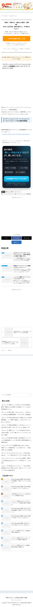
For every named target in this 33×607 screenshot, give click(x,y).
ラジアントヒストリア (21, 194)
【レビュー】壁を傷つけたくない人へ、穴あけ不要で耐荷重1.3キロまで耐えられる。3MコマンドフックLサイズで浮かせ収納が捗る (16, 468)
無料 (4, 191)
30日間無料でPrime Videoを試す (16, 179)
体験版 (29, 194)
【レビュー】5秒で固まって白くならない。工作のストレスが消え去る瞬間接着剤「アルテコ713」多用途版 (16, 413)
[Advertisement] (16, 88)
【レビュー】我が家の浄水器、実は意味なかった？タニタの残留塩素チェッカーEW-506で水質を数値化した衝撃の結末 (16, 440)
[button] (30, 395)
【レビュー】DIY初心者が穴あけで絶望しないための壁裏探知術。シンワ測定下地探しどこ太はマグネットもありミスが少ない (16, 420)
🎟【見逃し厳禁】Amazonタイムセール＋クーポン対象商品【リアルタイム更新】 (16, 58)
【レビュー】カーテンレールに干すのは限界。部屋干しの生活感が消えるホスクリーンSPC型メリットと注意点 (16, 460)
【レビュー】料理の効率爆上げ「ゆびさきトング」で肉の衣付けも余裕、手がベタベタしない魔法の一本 (16, 426)
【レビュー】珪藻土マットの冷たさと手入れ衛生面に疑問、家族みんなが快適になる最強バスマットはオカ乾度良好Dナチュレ (16, 407)
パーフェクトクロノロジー (8, 194)
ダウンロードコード (16, 191)
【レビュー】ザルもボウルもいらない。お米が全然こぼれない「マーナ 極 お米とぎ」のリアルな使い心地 (16, 454)
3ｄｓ (9, 191)
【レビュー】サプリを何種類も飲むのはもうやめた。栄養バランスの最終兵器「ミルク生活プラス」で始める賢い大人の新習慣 (16, 448)
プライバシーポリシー (16, 600)
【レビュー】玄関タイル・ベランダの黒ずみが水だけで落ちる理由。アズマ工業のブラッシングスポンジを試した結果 (16, 433)
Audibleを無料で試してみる (16, 38)
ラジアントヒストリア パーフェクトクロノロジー (16, 134)
